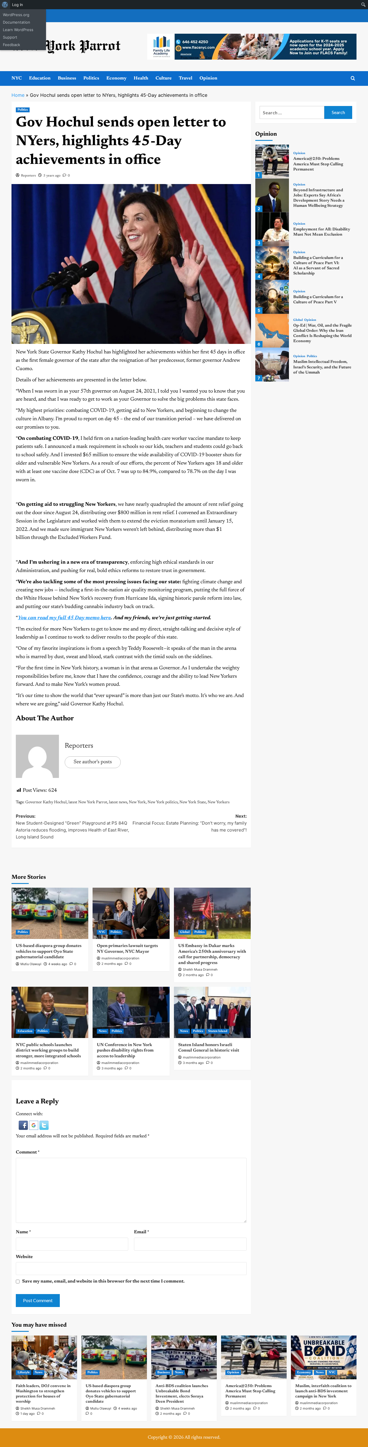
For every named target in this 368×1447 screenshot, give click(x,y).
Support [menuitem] (10, 37)
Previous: (72, 826)
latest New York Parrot (87, 802)
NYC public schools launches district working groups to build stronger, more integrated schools (48, 1050)
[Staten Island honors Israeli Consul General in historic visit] (212, 1012)
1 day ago (27, 1414)
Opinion (208, 78)
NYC (17, 78)
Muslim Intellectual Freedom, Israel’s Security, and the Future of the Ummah (322, 367)
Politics (91, 78)
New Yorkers (218, 802)
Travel (185, 78)
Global (184, 932)
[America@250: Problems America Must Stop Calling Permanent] (272, 161)
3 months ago (111, 1068)
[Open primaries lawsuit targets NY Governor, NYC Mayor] (131, 913)
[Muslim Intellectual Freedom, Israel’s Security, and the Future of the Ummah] (272, 364)
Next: (189, 823)
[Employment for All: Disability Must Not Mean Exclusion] (272, 229)
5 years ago (51, 175)
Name (23, 1232)
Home (18, 95)
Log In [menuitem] (17, 4)
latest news (118, 802)
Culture (164, 78)
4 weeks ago (57, 964)
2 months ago (111, 964)
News (103, 1031)
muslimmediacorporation (120, 958)
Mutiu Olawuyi (30, 964)
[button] (24, 1125)
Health (141, 78)
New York (137, 802)
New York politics (162, 802)
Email (141, 1232)
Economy (116, 78)
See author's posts (93, 762)
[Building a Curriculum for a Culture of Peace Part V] (272, 297)
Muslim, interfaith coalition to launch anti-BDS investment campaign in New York (323, 1391)
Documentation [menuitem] (16, 22)
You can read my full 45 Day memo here (64, 618)
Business (67, 78)
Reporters (28, 175)
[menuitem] (5, 4)
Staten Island (217, 1031)
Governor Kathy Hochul (46, 802)
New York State (192, 802)
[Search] (352, 78)
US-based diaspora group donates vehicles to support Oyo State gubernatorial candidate (48, 951)
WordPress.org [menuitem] (16, 14)
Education (40, 78)
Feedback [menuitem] (11, 44)
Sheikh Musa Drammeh (200, 969)
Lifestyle (24, 1372)
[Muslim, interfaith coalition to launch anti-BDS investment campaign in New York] (323, 1357)
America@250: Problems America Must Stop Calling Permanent (318, 164)
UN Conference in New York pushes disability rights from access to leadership (125, 1050)
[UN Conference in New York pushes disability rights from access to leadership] (131, 1012)
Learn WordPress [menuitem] (18, 29)
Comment (28, 1152)
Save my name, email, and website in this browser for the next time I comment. (103, 1281)
